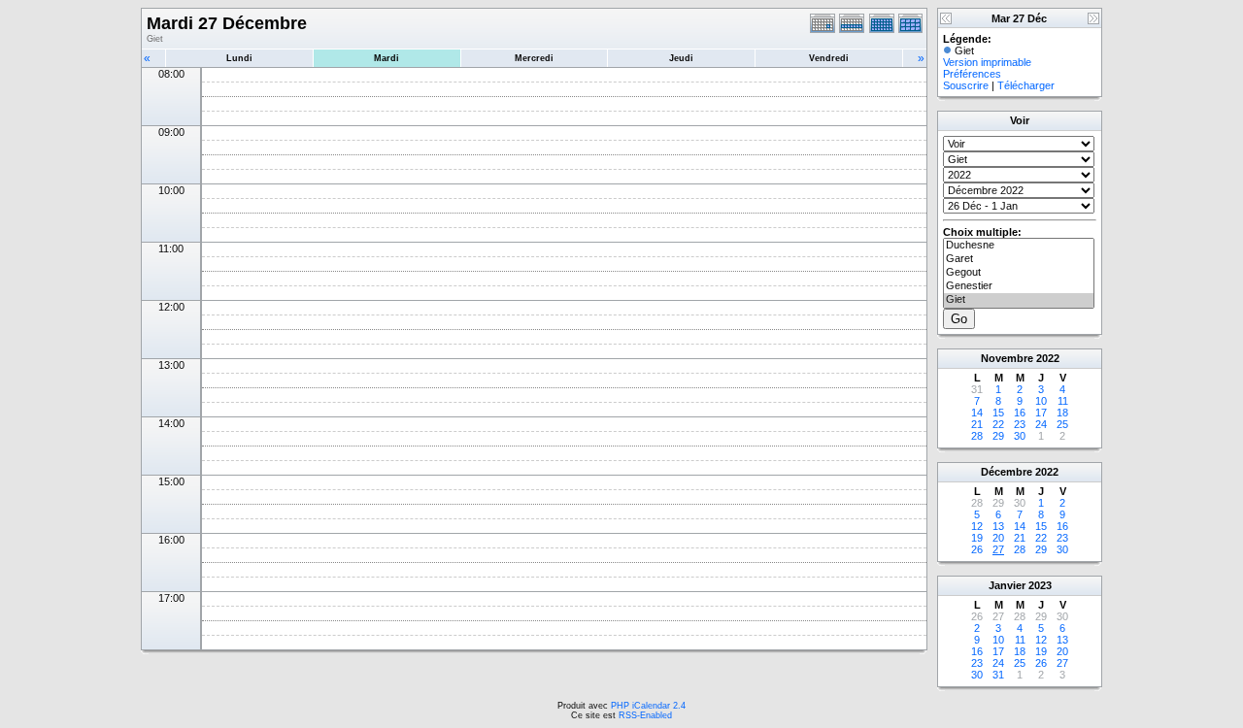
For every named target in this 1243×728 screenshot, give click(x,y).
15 (998, 412)
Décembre (1006, 472)
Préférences (972, 74)
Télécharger (1026, 85)
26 (977, 549)
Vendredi (829, 58)
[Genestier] (1018, 286)
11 (1063, 401)
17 (1041, 412)
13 (998, 526)
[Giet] (1018, 300)
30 (1019, 436)
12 (977, 526)
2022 (1047, 358)
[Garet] (1018, 259)
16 (1019, 412)
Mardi (386, 58)
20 (998, 538)
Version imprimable (987, 62)
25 (1062, 424)
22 (998, 424)
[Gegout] (1018, 273)
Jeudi (681, 58)
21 (977, 424)
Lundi (239, 58)
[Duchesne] (1018, 245)
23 (1019, 424)
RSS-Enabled (645, 715)
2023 (1040, 585)
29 (998, 436)
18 (1062, 412)
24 (1041, 424)
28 (977, 436)
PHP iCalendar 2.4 (648, 706)
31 (998, 674)
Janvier (1007, 585)
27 (998, 549)
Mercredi (534, 58)
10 (1041, 401)
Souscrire (966, 85)
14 (977, 412)
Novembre (1007, 358)
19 (977, 538)
